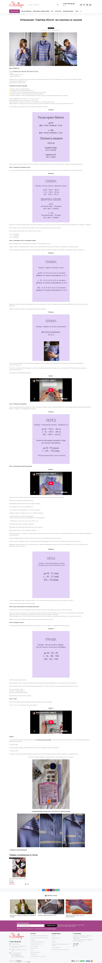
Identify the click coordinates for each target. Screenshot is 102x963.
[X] (51, 890)
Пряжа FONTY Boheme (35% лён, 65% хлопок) (17, 879)
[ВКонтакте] (43, 890)
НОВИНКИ (33, 954)
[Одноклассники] (46, 890)
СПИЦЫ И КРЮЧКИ (36, 944)
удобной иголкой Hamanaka (43, 739)
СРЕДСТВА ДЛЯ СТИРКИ (37, 942)
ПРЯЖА (32, 940)
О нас (77, 11)
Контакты (58, 11)
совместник (44, 30)
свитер (49, 30)
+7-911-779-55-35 (69, 4)
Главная (54, 942)
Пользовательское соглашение (60, 949)
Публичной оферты (51, 928)
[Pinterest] (48, 890)
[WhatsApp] (56, 890)
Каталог (15, 11)
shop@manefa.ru (15, 944)
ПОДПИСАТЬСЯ (51, 925)
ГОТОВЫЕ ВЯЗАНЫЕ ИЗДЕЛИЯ (39, 935)
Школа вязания (26, 11)
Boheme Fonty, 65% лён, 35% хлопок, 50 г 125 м (25, 71)
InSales (28, 961)
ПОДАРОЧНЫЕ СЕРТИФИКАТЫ (39, 937)
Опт (52, 11)
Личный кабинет (68, 11)
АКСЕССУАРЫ (34, 946)
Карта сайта (18, 960)
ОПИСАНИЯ (33, 948)
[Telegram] (58, 890)
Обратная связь (56, 937)
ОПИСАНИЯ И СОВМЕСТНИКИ (41, 11)
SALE (31, 950)
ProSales (18, 961)
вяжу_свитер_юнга (56, 30)
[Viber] (53, 890)
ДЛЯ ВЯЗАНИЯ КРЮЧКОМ (38, 956)
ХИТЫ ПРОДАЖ (34, 952)
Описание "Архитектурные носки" (47, 915)
